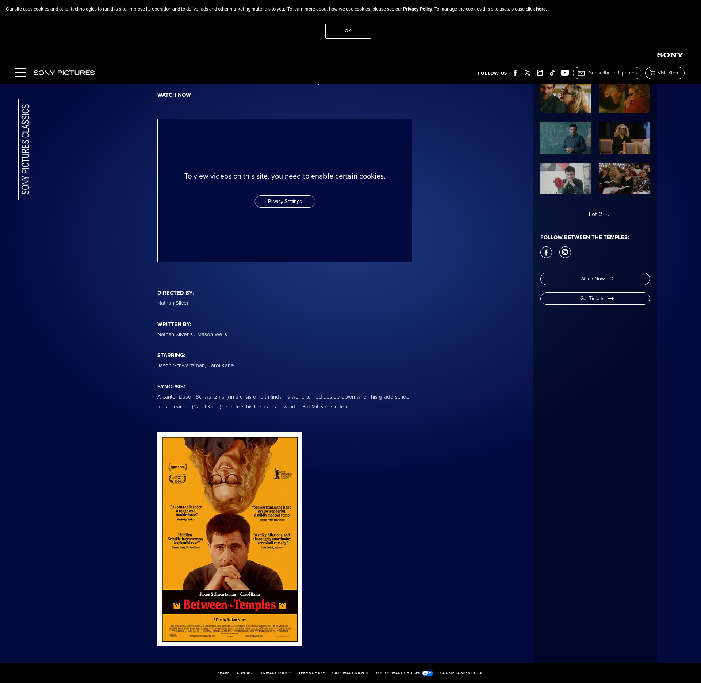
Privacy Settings (285, 201)
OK (348, 31)
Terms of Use (312, 673)
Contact (245, 673)
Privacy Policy (417, 9)
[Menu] (20, 73)
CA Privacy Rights (350, 673)
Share (224, 673)
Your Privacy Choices (398, 673)
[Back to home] (24, 150)
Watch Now (592, 279)
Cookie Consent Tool (461, 673)
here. (541, 9)
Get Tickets (592, 298)
